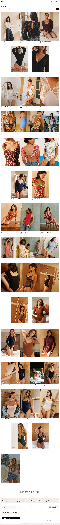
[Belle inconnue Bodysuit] (49, 91)
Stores (37, 1)
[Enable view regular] (39, 9)
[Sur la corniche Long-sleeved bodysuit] (40, 184)
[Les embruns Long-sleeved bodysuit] (40, 310)
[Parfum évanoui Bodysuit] (10, 26)
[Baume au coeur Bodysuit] (37, 373)
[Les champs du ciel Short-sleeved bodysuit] (30, 91)
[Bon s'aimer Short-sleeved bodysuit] (51, 247)
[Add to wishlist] (19, 12)
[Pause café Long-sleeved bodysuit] (19, 184)
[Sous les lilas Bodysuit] (10, 217)
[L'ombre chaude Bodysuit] (8, 247)
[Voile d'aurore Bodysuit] (30, 217)
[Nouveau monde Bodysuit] (23, 121)
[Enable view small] (41, 9)
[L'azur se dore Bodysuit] (37, 121)
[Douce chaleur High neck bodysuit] (49, 343)
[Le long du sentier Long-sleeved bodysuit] (8, 121)
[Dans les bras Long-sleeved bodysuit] (19, 59)
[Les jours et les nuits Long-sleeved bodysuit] (49, 277)
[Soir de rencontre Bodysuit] (40, 436)
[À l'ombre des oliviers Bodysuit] (30, 152)
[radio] (1, 43)
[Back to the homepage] (2, 1)
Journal (45, 1)
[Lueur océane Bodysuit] (51, 121)
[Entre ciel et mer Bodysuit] (49, 152)
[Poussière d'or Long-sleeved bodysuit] (49, 26)
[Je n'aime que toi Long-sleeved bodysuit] (49, 217)
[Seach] (50, 1)
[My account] (53, 1)
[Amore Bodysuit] (10, 152)
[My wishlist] (51, 1)
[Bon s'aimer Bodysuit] (10, 277)
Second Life (16, 1)
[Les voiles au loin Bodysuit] (10, 468)
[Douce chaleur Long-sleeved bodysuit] (8, 373)
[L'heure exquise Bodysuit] (30, 277)
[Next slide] (19, 26)
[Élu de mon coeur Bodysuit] (19, 310)
